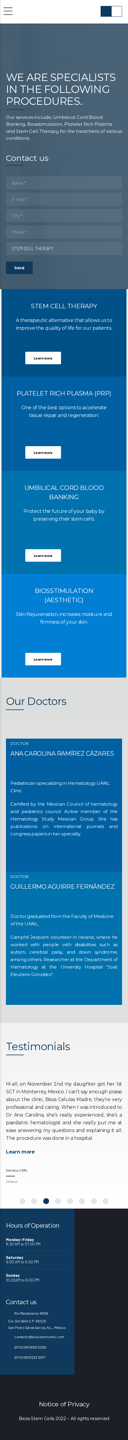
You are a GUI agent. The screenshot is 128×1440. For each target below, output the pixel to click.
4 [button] (58, 1201)
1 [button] (22, 1201)
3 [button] (46, 1201)
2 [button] (34, 1201)
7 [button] (94, 1201)
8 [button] (106, 1201)
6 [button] (82, 1201)
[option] (64, 1128)
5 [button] (70, 1201)
